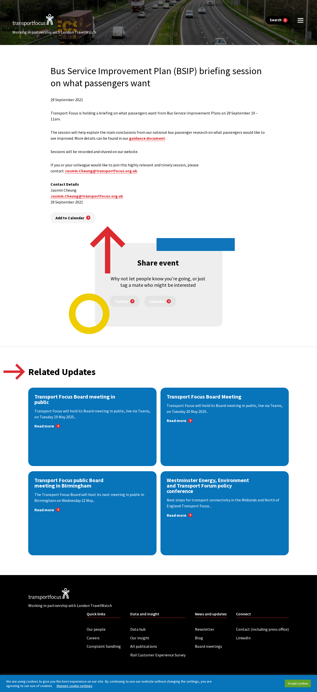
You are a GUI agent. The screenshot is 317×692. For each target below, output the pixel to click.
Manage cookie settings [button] (74, 686)
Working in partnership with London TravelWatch (54, 32)
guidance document (147, 138)
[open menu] (300, 20)
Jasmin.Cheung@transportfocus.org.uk (87, 196)
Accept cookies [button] (298, 683)
